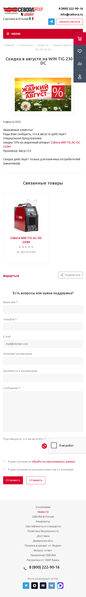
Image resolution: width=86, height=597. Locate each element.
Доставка (43, 535)
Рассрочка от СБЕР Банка (43, 559)
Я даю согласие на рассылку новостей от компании (40, 469)
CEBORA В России (43, 516)
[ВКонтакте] (51, 585)
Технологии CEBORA (43, 555)
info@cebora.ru (72, 14)
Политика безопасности (43, 531)
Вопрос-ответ (43, 550)
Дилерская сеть (43, 540)
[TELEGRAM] (51, 21)
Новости (43, 511)
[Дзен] (34, 585)
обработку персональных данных (53, 461)
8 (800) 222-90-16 (71, 8)
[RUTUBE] (43, 585)
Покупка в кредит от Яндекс (43, 545)
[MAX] (60, 585)
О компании (43, 506)
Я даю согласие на (41, 461)
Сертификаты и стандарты (43, 526)
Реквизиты (43, 521)
